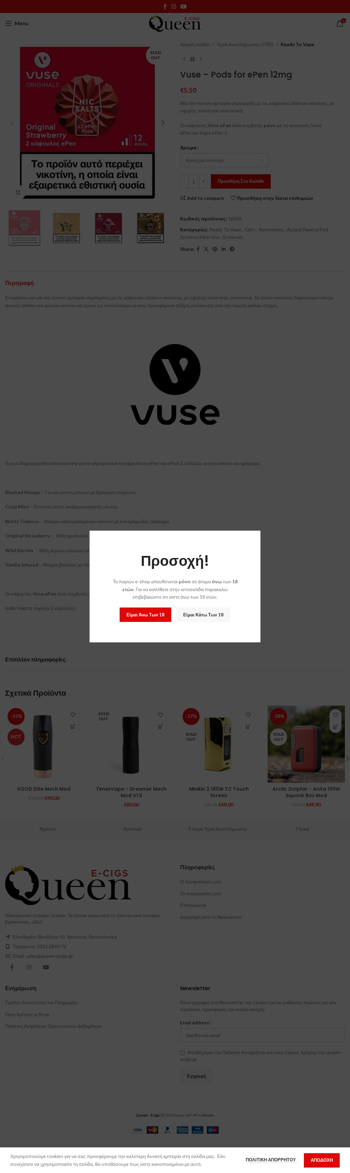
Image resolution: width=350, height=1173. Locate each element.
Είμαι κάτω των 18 (203, 614)
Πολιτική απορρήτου (271, 1159)
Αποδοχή (322, 1160)
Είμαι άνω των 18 (145, 614)
